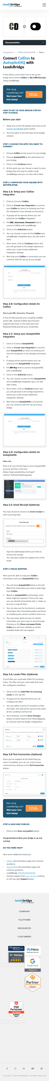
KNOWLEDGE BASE (26, 873)
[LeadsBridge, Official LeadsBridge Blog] (12, 4)
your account (31, 876)
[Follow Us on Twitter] (41, 1068)
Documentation (12, 42)
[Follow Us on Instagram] (15, 1068)
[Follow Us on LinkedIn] (24, 1068)
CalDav (10, 861)
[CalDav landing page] (13, 26)
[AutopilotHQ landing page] (35, 26)
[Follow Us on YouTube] (32, 1068)
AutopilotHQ (12, 867)
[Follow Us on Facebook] (7, 1068)
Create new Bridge (15, 128)
